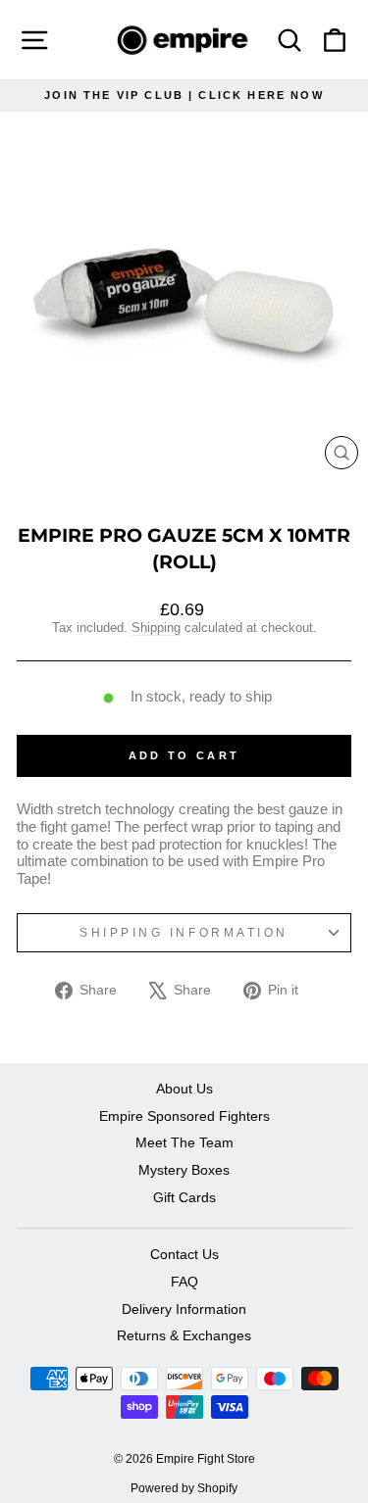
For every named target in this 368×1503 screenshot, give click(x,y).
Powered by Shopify (184, 1488)
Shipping (156, 628)
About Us (184, 1089)
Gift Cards (184, 1197)
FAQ (184, 1282)
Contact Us (184, 1254)
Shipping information (184, 932)
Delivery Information (184, 1309)
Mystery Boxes (184, 1170)
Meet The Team (184, 1143)
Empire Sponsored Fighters (184, 1116)
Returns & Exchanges (184, 1336)
